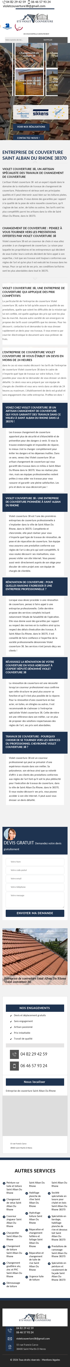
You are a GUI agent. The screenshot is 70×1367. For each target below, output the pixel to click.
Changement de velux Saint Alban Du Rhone (14, 1204)
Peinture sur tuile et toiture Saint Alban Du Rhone (14, 1188)
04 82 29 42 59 (16, 2)
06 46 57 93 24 (41, 2)
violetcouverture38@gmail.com (24, 6)
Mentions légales (51, 1360)
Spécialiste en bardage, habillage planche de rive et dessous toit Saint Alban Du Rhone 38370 (59, 1228)
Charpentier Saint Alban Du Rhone (14, 1236)
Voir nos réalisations (31, 127)
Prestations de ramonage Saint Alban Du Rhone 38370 (59, 1251)
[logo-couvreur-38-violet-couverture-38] (35, 17)
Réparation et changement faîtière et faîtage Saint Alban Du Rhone (36, 1238)
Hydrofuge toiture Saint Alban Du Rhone (35, 1218)
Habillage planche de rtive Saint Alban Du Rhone (35, 1200)
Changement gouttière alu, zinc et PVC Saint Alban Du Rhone (14, 1270)
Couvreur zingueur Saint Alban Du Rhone (14, 1221)
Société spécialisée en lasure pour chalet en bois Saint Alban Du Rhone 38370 (59, 1201)
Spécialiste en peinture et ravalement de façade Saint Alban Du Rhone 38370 (59, 1271)
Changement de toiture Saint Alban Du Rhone (14, 1251)
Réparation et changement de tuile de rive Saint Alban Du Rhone (36, 1261)
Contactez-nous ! (28, 138)
